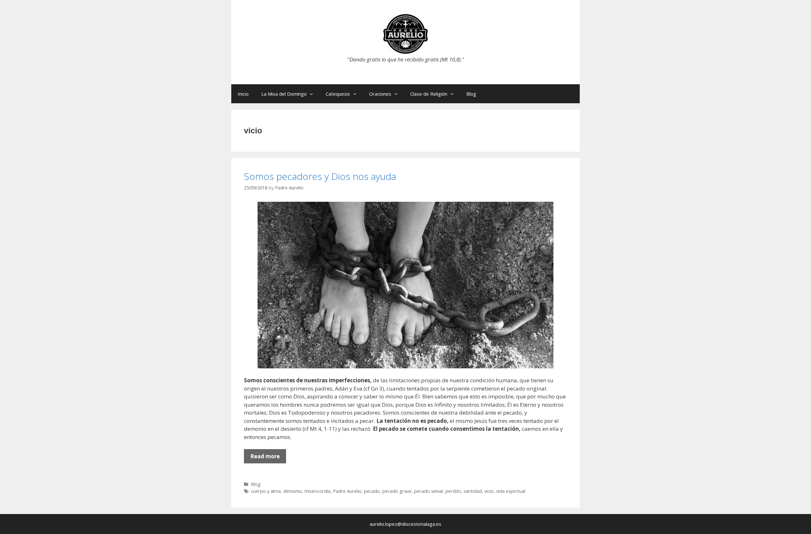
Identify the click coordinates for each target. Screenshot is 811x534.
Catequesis (338, 94)
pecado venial (428, 491)
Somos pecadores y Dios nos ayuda (320, 176)
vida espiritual (510, 491)
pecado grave (397, 491)
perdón (453, 491)
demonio (292, 491)
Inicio (243, 94)
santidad (472, 491)
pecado (372, 491)
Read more (268, 458)
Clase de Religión (428, 94)
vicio (489, 491)
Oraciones (380, 94)
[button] (313, 93)
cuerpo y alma (266, 491)
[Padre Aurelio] (405, 33)
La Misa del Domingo (284, 94)
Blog (471, 94)
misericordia (317, 491)
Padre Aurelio (347, 491)
